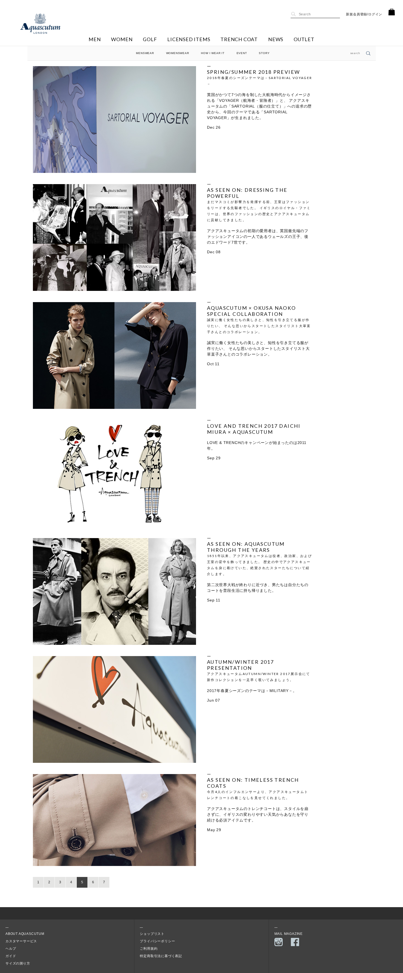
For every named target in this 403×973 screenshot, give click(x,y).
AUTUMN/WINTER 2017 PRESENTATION (240, 665)
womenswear (177, 53)
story (264, 53)
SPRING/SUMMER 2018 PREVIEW (253, 72)
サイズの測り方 (17, 963)
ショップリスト (152, 934)
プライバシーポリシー (157, 941)
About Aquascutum (24, 934)
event (242, 53)
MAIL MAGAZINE (288, 934)
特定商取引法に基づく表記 (161, 956)
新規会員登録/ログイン (364, 14)
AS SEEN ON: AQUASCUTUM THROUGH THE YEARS (246, 547)
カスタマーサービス (21, 941)
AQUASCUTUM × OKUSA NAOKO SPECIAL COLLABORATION (251, 311)
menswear (145, 53)
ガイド (10, 956)
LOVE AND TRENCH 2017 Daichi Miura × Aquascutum (254, 429)
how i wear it (212, 53)
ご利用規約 (148, 948)
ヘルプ (10, 948)
